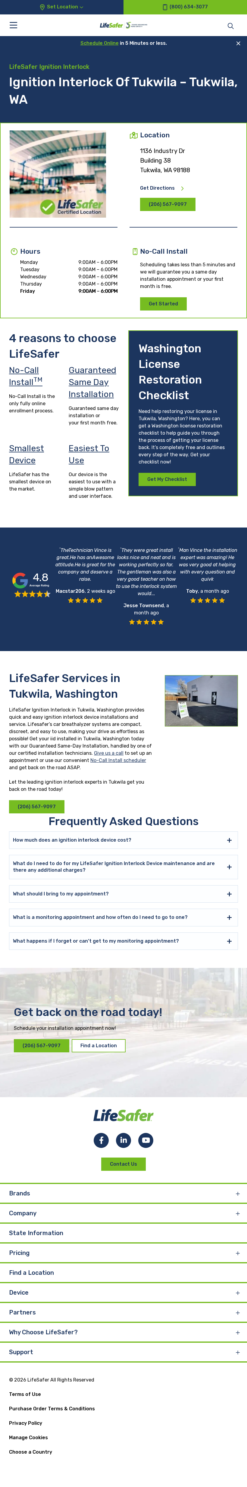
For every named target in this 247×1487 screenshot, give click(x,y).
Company (22, 1213)
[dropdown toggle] (238, 1193)
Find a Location (98, 1045)
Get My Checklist (167, 479)
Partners (22, 1312)
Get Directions (157, 188)
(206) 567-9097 (168, 204)
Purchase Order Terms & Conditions (52, 1409)
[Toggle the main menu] (13, 25)
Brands (19, 1193)
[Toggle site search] (231, 25)
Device (19, 1292)
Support (21, 1352)
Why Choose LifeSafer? (43, 1332)
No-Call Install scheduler (118, 760)
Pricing (19, 1252)
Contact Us (123, 1164)
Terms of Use (25, 1394)
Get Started (163, 304)
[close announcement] (238, 43)
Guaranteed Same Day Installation (92, 382)
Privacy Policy (25, 1423)
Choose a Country (30, 1452)
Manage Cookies (28, 1437)
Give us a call (109, 753)
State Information (36, 1233)
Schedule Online (99, 43)
